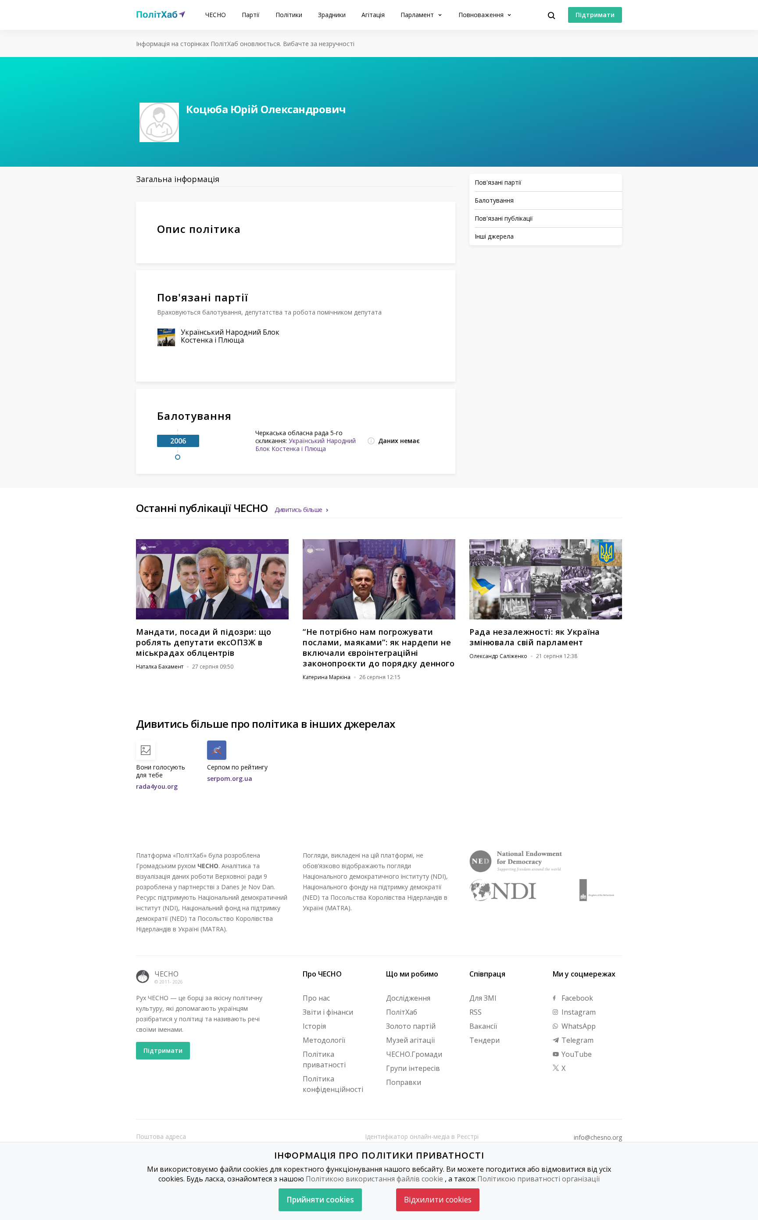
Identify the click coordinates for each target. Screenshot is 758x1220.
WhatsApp (578, 1026)
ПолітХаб (401, 1012)
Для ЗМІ (483, 998)
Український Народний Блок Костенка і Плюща (230, 336)
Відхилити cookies (438, 1200)
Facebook (576, 998)
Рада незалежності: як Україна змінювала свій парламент (534, 637)
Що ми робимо (412, 974)
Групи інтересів (413, 1068)
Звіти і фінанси (328, 1012)
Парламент (418, 15)
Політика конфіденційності (333, 1084)
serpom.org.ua (229, 778)
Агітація (373, 15)
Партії (251, 15)
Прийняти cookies (320, 1200)
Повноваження (481, 15)
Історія (314, 1026)
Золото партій (411, 1026)
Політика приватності (324, 1059)
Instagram (578, 1012)
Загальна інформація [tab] (177, 179)
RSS (475, 1012)
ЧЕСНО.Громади (414, 1054)
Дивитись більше (298, 509)
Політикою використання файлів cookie (374, 1179)
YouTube (576, 1054)
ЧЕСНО (215, 15)
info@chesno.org (598, 1137)
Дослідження (408, 998)
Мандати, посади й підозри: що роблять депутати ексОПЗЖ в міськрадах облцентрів (204, 642)
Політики (288, 15)
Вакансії (483, 1026)
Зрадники (332, 15)
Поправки (403, 1082)
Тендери (484, 1040)
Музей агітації (410, 1040)
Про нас (316, 998)
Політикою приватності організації (538, 1179)
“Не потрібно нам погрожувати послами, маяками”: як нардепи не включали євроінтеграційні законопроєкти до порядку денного (378, 647)
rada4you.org (157, 786)
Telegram (577, 1040)
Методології (324, 1040)
